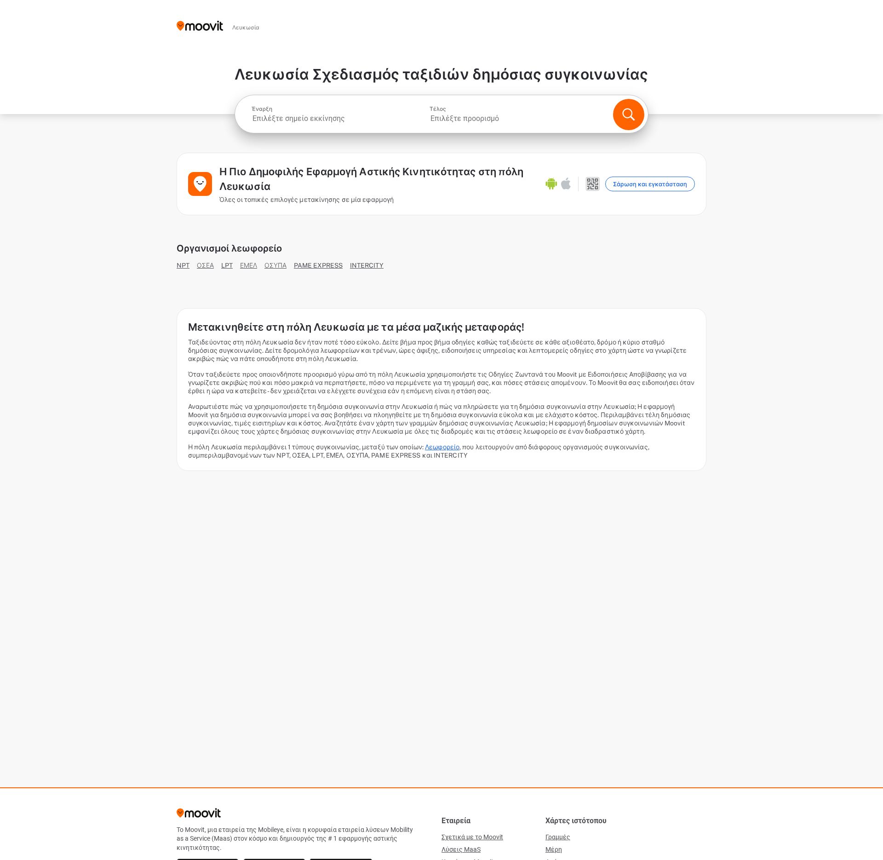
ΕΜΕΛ (248, 265)
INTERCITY (367, 265)
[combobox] (340, 118)
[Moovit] (200, 26)
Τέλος (438, 109)
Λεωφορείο (442, 447)
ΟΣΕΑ (205, 265)
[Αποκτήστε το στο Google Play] (551, 184)
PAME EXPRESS (318, 265)
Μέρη (553, 849)
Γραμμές (557, 837)
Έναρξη (262, 109)
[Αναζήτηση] (628, 114)
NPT (183, 265)
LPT (227, 265)
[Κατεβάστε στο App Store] (566, 184)
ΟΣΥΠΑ (275, 265)
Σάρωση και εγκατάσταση (650, 184)
